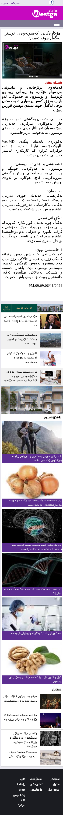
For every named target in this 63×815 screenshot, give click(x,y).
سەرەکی (15, 3)
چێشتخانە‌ (20, 784)
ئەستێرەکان (36, 779)
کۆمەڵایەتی (36, 789)
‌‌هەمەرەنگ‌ (53, 789)
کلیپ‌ (22, 779)
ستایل (56, 784)
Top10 (22, 789)
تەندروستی (36, 784)
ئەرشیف (21, 805)
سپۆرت (4, 3)
